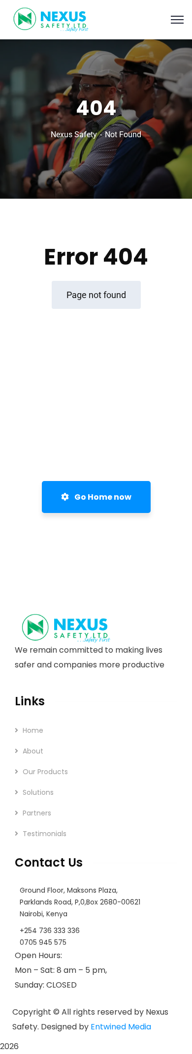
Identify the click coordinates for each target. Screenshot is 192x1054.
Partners (37, 813)
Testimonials (44, 834)
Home (33, 730)
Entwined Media (121, 1026)
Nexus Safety (74, 134)
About (33, 751)
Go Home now (102, 497)
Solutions (38, 792)
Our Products (45, 772)
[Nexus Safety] (53, 19)
